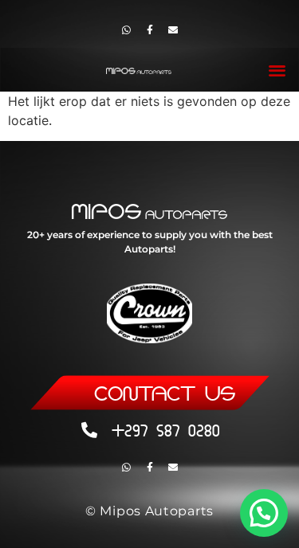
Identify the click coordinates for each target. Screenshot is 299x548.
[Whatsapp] (126, 30)
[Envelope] (173, 30)
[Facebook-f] (149, 30)
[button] (278, 70)
